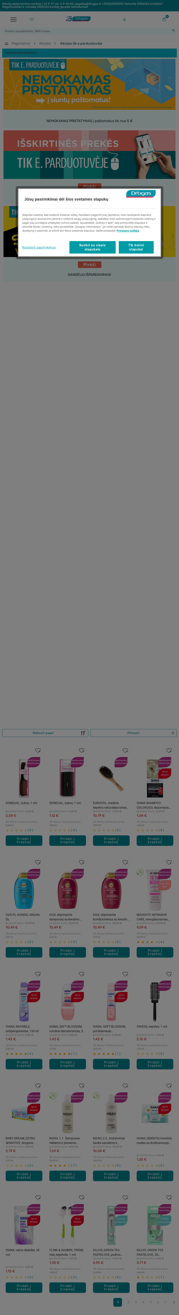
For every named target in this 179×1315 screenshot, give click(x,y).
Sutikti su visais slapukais (92, 247)
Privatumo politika (128, 231)
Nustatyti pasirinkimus (39, 247)
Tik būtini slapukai (136, 247)
